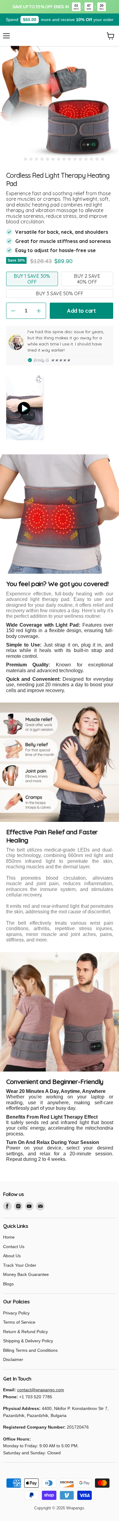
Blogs (8, 1283)
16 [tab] (102, 159)
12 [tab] (80, 159)
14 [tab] (91, 159)
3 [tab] (31, 159)
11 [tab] (75, 159)
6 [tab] (47, 159)
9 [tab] (64, 159)
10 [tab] (69, 159)
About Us (12, 1255)
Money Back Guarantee (26, 1274)
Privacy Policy (16, 1312)
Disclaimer (13, 1359)
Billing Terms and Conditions (30, 1350)
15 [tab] (97, 159)
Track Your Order (19, 1265)
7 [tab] (53, 159)
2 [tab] (25, 159)
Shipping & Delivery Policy (28, 1340)
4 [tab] (36, 159)
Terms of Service (19, 1322)
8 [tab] (58, 159)
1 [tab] (20, 159)
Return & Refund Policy (25, 1331)
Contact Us (13, 1246)
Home (9, 1237)
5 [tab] (42, 159)
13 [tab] (86, 159)
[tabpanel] (59, 105)
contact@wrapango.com (40, 1389)
